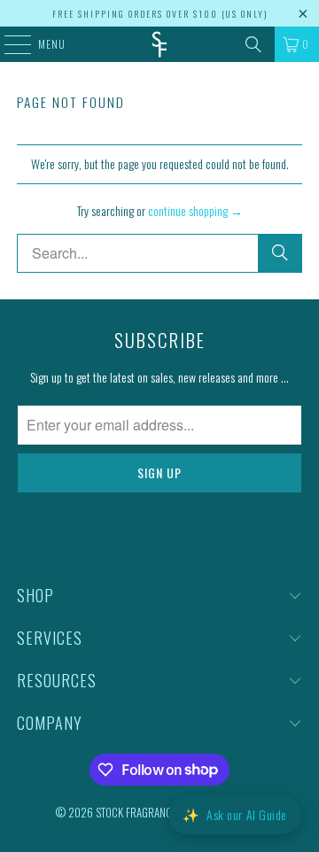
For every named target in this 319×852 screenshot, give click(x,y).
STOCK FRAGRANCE (136, 812)
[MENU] (8, 44)
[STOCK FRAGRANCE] (159, 44)
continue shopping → (195, 210)
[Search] (253, 44)
